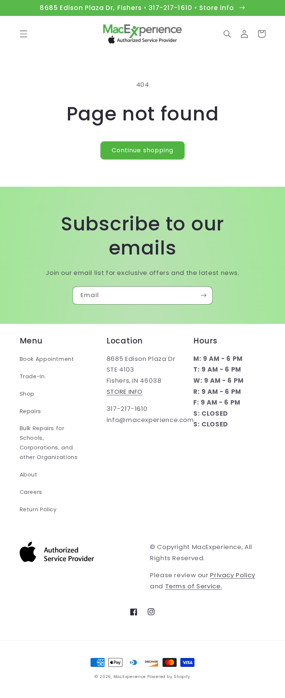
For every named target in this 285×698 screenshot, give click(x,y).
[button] (23, 33)
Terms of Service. (193, 586)
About (28, 474)
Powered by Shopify (168, 676)
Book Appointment (47, 359)
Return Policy (38, 509)
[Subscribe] (203, 295)
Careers (31, 492)
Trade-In (32, 376)
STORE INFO (124, 391)
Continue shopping (142, 150)
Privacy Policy (232, 575)
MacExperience (130, 676)
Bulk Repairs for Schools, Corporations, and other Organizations (49, 443)
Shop (27, 394)
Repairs (30, 411)
